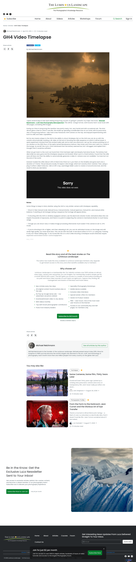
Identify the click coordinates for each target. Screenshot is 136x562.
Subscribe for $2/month (68, 316)
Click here (23, 552)
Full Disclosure (26, 558)
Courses (64, 536)
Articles (71, 18)
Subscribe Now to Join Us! (18, 491)
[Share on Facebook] (8, 49)
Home (37, 18)
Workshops (85, 18)
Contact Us (39, 542)
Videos (60, 18)
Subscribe (11, 18)
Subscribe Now (95, 553)
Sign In (129, 18)
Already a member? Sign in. (68, 320)
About (48, 18)
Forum (98, 18)
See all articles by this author (94, 345)
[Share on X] (12, 49)
